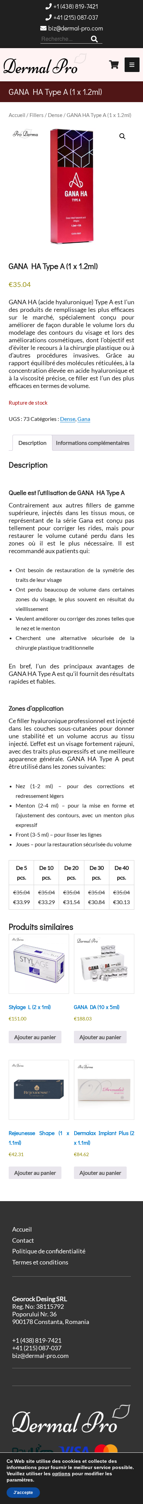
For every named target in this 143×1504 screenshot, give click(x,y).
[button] (122, 136)
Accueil (17, 115)
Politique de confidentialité (48, 1251)
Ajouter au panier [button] (35, 1037)
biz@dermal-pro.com (75, 28)
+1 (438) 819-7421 (75, 6)
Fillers (37, 115)
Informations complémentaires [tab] (92, 442)
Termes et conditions (40, 1262)
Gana (83, 418)
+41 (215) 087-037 (75, 17)
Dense (55, 115)
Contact (23, 1240)
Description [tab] (32, 442)
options (61, 1473)
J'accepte (23, 1492)
